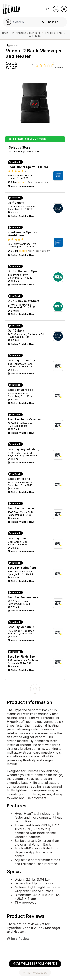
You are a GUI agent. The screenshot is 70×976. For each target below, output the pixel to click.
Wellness (35, 36)
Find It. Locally (54, 22)
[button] (36, 175)
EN (48, 8)
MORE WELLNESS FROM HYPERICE (35, 963)
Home (5, 33)
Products (19, 33)
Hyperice (35, 33)
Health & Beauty (54, 33)
